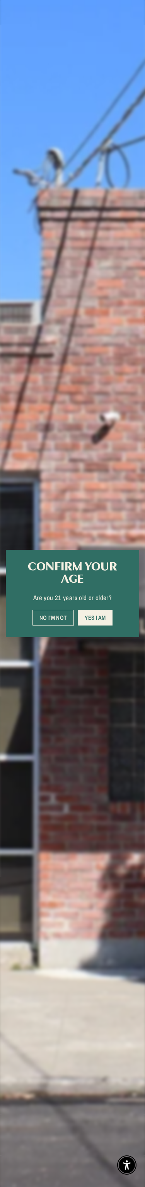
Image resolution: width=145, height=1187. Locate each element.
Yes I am (95, 618)
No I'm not (53, 618)
